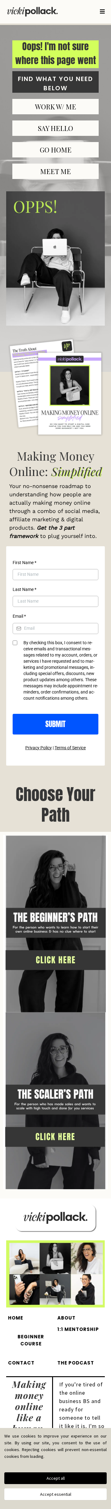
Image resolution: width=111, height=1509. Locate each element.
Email (19, 616)
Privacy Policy (38, 747)
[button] (101, 12)
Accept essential (55, 1494)
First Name (24, 562)
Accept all (56, 1478)
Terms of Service (70, 747)
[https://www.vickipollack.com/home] (32, 12)
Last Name (24, 589)
